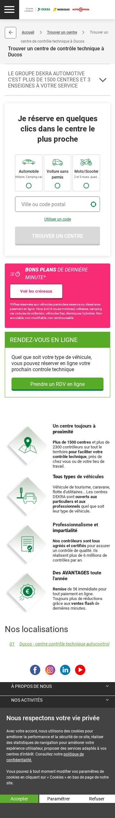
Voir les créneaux (36, 291)
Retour (10, 32)
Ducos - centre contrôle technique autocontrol (59, 644)
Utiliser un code (57, 219)
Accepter (19, 798)
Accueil (28, 32)
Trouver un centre (62, 32)
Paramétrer (58, 798)
